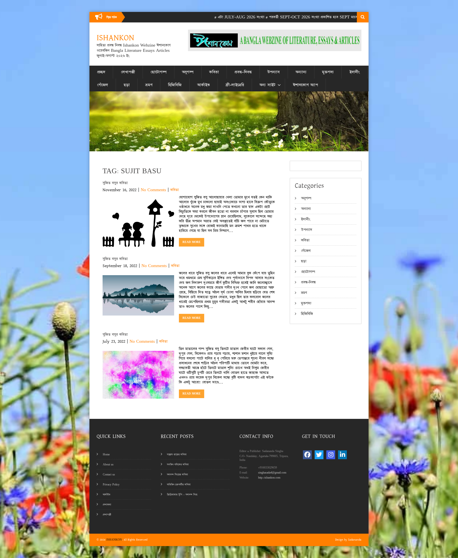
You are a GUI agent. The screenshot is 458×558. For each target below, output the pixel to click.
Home (106, 454)
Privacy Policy (111, 484)
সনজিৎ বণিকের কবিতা (178, 464)
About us (108, 464)
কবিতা (214, 72)
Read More (191, 242)
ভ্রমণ (148, 85)
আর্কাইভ (203, 85)
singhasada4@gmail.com (272, 472)
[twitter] (319, 454)
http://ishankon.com (269, 477)
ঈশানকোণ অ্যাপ (305, 85)
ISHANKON (114, 539)
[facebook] (307, 454)
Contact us (109, 474)
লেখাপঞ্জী (128, 72)
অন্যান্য (301, 72)
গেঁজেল (102, 85)
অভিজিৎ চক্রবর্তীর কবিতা (179, 484)
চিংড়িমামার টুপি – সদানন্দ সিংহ (182, 494)
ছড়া (127, 85)
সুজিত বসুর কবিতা (115, 182)
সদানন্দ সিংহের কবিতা (177, 474)
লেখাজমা (107, 504)
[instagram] (330, 454)
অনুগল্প (187, 72)
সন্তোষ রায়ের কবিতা (177, 454)
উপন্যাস (273, 72)
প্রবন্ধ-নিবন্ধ (243, 72)
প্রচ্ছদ (101, 72)
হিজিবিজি (175, 85)
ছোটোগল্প (159, 72)
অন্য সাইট (267, 85)
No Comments (153, 189)
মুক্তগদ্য (328, 72)
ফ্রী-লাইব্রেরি (234, 85)
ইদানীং (354, 72)
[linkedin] (342, 454)
